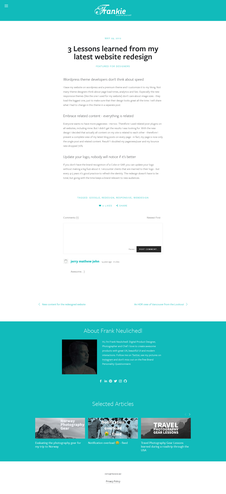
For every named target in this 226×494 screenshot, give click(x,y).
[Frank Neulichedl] (105, 381)
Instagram (107, 359)
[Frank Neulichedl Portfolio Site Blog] (100, 381)
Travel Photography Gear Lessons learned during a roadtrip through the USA (165, 446)
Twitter (136, 355)
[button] (185, 414)
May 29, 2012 (113, 38)
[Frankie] (110, 381)
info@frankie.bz (113, 474)
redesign (108, 197)
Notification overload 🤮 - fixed (108, 443)
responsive (124, 197)
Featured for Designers (113, 66)
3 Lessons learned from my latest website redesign (113, 52)
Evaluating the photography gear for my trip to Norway (58, 444)
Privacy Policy (113, 481)
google (94, 197)
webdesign (141, 197)
